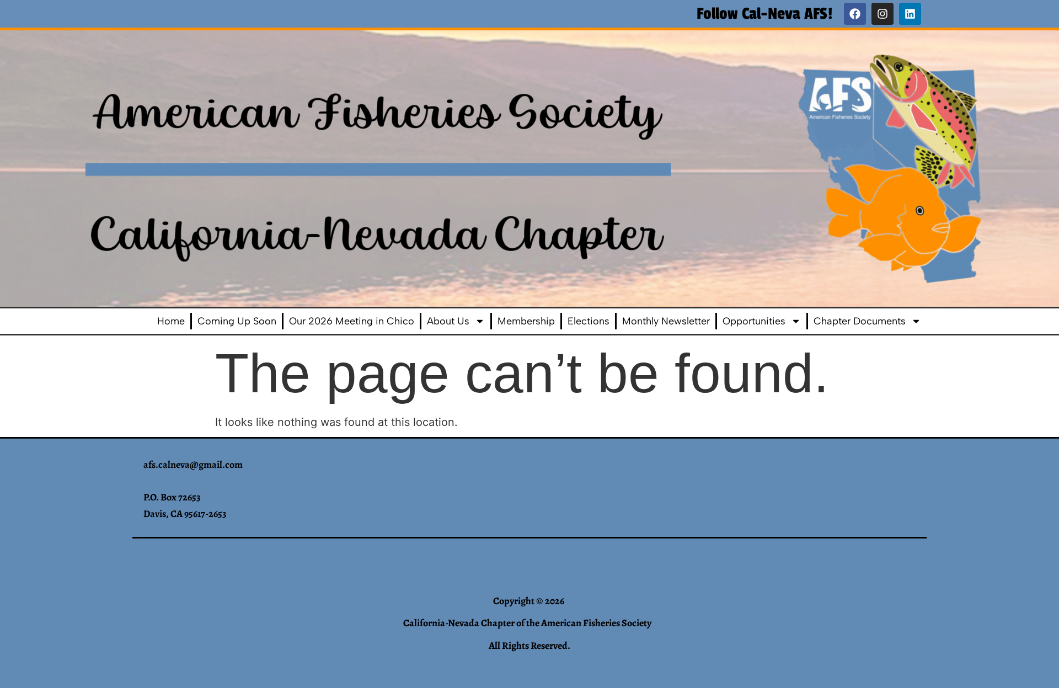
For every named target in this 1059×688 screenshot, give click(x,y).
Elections (588, 321)
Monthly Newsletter (666, 321)
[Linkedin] (910, 14)
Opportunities (754, 321)
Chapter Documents (860, 321)
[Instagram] (882, 14)
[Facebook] (855, 14)
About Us (448, 321)
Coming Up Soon (236, 321)
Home (171, 321)
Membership (526, 321)
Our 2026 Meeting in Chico (351, 321)
